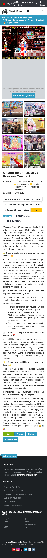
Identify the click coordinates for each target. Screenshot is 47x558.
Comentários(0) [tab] (14, 221)
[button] (28, 11)
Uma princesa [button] (10, 439)
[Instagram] (18, 549)
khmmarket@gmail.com (27, 475)
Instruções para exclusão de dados (18, 494)
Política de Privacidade (13, 491)
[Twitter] (25, 549)
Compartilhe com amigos (17, 210)
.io (26, 527)
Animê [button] (20, 433)
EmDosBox (18, 95)
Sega (6, 522)
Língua (9, 4)
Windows (8, 525)
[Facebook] (29, 549)
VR (5, 530)
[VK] (33, 549)
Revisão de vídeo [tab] (23, 216)
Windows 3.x (30, 525)
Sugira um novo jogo (12, 498)
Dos (8, 433)
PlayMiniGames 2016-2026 (15, 542)
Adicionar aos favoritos (18, 199)
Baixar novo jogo (11, 501)
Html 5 (6, 519)
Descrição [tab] (7, 216)
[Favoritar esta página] (36, 4)
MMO (6, 527)
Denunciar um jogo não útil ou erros (23, 204)
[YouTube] (14, 549)
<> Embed (36, 199)
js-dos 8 (30, 95)
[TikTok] (22, 549)
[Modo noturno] (36, 210)
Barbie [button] (31, 433)
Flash (27, 519)
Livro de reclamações (13, 505)
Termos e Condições (12, 487)
